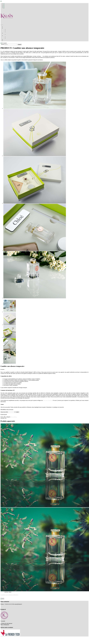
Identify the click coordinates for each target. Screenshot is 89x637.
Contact (5, 40)
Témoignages (6, 39)
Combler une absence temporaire (13, 29)
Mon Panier (7, 3)
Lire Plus (3, 592)
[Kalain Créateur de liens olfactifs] (7, 22)
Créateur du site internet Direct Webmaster (6, 624)
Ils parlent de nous (7, 35)
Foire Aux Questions (47, 400)
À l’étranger (8, 38)
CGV (2, 606)
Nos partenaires (9, 34)
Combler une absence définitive (13, 30)
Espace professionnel (9, 5)
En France (8, 36)
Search (2, 44)
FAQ (7, 31)
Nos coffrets (6, 28)
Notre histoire (6, 33)
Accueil (5, 26)
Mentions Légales (4, 605)
